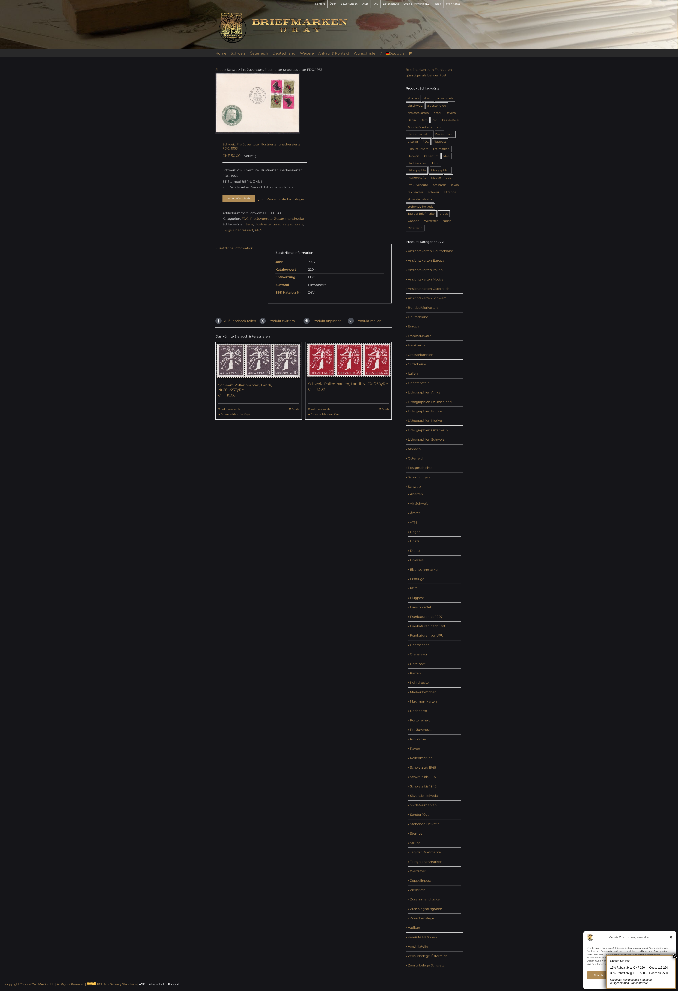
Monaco (414, 449)
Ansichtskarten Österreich (428, 289)
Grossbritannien (420, 355)
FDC (245, 219)
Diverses (417, 560)
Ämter (415, 513)
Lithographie (417, 170)
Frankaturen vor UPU (427, 635)
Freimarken (441, 149)
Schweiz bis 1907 (423, 777)
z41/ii (259, 230)
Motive (436, 177)
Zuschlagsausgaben (426, 909)
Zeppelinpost (420, 881)
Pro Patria (418, 739)
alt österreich (436, 105)
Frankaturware (418, 149)
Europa (413, 326)
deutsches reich (419, 134)
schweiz (296, 224)
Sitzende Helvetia (424, 796)
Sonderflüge (419, 815)
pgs (448, 177)
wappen (413, 221)
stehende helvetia (420, 206)
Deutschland (444, 134)
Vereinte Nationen (422, 937)
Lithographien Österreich (428, 430)
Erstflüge (417, 579)
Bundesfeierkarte (420, 127)
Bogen (415, 532)
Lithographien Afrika (424, 392)
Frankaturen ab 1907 (426, 617)
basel (437, 113)
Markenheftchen (423, 692)
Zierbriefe (417, 890)
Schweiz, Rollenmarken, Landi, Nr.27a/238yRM (348, 384)
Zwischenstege (422, 918)
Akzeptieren (600, 975)
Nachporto (418, 711)
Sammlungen (419, 477)
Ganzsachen (420, 645)
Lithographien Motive (425, 421)
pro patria (439, 185)
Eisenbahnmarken (424, 570)
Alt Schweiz (419, 504)
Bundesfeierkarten (423, 308)
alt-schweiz (445, 98)
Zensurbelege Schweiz (426, 965)
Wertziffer (431, 221)
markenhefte (417, 177)
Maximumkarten (423, 701)
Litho (435, 163)
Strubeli (416, 843)
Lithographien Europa (425, 411)
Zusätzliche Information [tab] (234, 248)
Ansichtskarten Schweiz (427, 298)
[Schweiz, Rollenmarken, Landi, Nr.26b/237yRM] (259, 360)
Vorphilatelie (418, 946)
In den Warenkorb (239, 198)
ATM (413, 522)
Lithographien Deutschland (430, 402)
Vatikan (414, 928)
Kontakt (174, 984)
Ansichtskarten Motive (426, 279)
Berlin (412, 120)
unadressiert (243, 230)
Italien (413, 373)
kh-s (446, 156)
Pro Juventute (261, 219)
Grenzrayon (419, 654)
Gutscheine (417, 364)
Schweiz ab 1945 (423, 767)
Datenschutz (156, 984)
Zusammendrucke (289, 219)
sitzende (450, 192)
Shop (219, 70)
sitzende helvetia (420, 199)
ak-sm (428, 98)
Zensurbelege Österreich (427, 956)
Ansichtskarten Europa (426, 260)
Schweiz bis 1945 (423, 786)
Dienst (415, 551)
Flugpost (439, 141)
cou (439, 127)
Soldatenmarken (423, 805)
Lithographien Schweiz (426, 439)
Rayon (415, 749)
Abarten (416, 494)
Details (295, 409)
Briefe (415, 541)
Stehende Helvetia (424, 824)
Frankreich (416, 345)
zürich (447, 221)
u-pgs (227, 230)
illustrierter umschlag (272, 224)
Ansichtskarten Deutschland (430, 251)
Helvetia (413, 156)
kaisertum (431, 156)
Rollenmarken (421, 758)
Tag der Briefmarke (421, 213)
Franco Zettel (420, 607)
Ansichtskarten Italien (425, 270)
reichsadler (415, 192)
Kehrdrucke (419, 683)
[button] (671, 937)
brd (434, 120)
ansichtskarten (418, 113)
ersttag (413, 141)
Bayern (451, 113)
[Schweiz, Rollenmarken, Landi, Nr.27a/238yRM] (348, 360)
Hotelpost (418, 664)
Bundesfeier (450, 120)
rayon (455, 185)
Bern (249, 224)
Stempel (416, 833)
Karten (415, 673)
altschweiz (415, 105)
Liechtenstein (417, 163)
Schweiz (414, 487)
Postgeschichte (420, 468)
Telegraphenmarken (426, 862)
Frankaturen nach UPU (428, 626)
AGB (142, 984)
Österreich (415, 228)
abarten (413, 98)
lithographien (440, 170)
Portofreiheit (420, 720)
